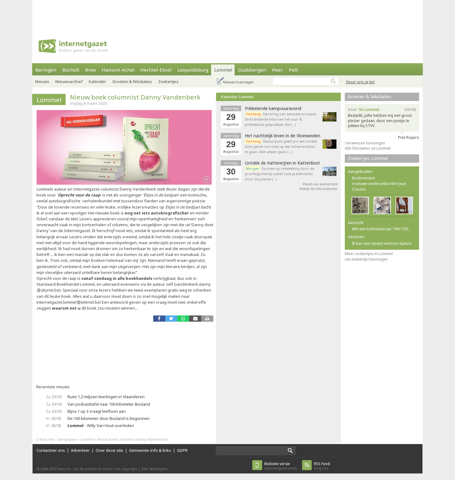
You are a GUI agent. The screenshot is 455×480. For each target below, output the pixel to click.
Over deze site (109, 450)
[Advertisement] (227, 14)
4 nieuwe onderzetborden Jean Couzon (379, 186)
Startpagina (66, 439)
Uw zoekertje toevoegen (366, 259)
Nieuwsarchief (69, 81)
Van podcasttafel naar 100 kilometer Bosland (108, 404)
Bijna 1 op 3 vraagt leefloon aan (96, 411)
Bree (90, 70)
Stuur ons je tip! (360, 82)
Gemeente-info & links (150, 450)
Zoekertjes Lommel (368, 158)
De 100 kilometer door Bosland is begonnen (108, 418)
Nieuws (42, 81)
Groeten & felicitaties (132, 81)
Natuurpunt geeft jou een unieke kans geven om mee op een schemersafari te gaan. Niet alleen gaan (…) (281, 146)
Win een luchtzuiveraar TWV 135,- (381, 228)
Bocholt (70, 70)
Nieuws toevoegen (238, 82)
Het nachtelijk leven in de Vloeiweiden (282, 136)
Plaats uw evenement (320, 184)
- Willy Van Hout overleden (100, 425)
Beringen (45, 70)
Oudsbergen (252, 70)
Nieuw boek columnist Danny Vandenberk (135, 97)
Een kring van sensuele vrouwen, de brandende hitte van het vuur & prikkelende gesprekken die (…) (281, 119)
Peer (277, 70)
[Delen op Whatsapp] (183, 318)
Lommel (223, 70)
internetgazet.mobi (280, 465)
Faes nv (64, 468)
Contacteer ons (51, 450)
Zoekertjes (168, 81)
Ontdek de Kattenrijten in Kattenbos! (282, 163)
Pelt (293, 70)
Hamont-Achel (118, 70)
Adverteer (80, 450)
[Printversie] (207, 318)
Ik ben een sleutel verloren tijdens (382, 243)
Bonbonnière (363, 178)
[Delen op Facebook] (159, 318)
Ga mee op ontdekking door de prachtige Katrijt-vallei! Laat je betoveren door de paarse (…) (279, 173)
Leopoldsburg (192, 70)
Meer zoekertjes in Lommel (369, 253)
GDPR (182, 450)
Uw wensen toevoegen (365, 143)
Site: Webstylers (154, 468)
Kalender (97, 81)
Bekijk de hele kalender (319, 188)
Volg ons (322, 465)
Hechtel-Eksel (155, 70)
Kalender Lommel (237, 96)
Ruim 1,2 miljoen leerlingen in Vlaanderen (106, 396)
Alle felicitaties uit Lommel (368, 148)
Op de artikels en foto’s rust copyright (105, 468)
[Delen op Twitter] (171, 318)
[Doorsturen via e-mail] (195, 318)
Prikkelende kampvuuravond (273, 108)
